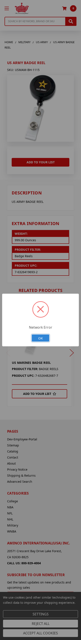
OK (40, 338)
